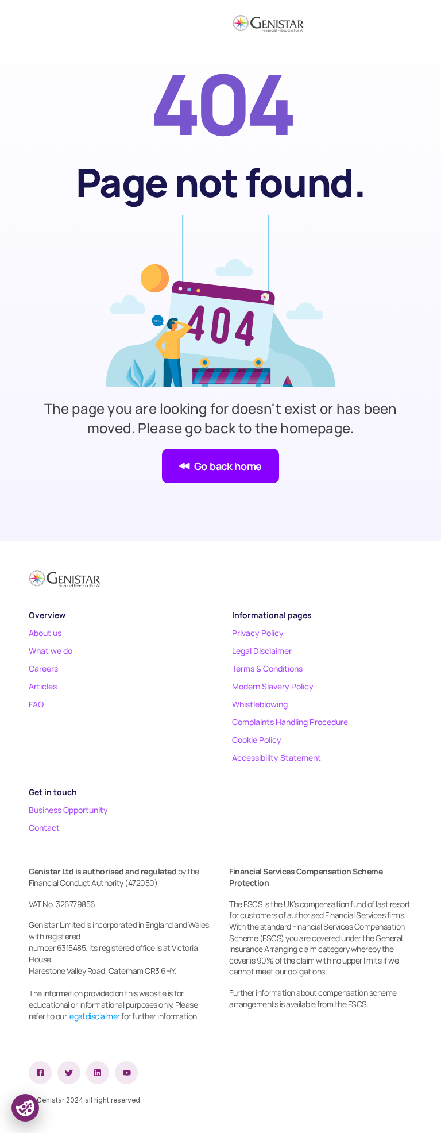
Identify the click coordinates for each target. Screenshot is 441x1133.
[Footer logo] (64, 578)
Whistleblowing (260, 704)
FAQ (36, 704)
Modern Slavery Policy (273, 686)
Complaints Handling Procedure (290, 721)
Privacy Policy (258, 632)
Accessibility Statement (276, 757)
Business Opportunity (68, 809)
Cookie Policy (256, 739)
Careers (43, 668)
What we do (50, 650)
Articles (43, 686)
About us (45, 632)
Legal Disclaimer (262, 650)
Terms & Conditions (267, 668)
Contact (44, 827)
